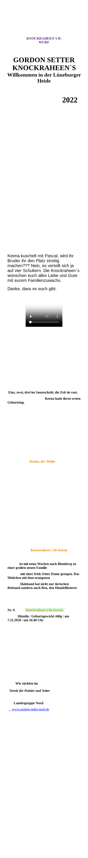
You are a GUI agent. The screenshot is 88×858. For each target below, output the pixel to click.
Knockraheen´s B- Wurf (44, 40)
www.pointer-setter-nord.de (29, 709)
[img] (44, 22)
